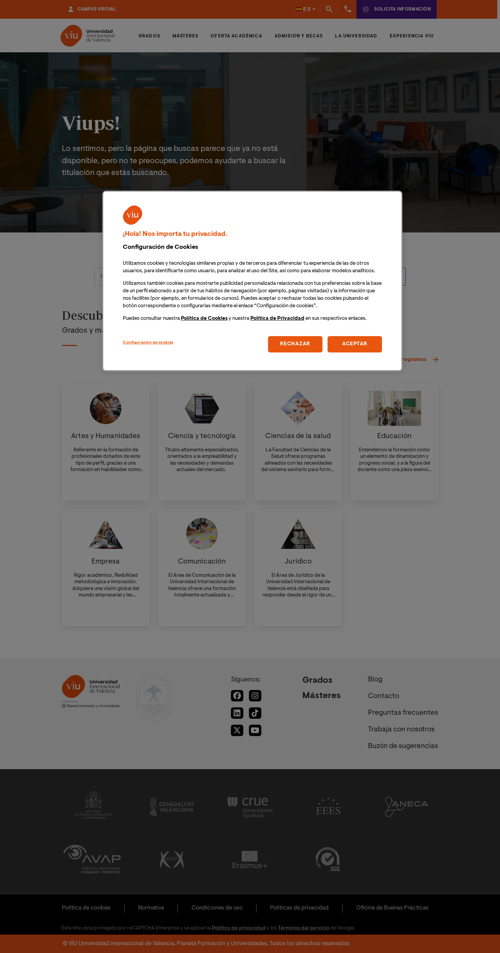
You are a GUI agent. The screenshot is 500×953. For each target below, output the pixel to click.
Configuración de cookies (148, 343)
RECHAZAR (295, 344)
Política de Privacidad (277, 318)
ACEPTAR (354, 344)
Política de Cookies (204, 318)
